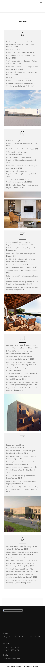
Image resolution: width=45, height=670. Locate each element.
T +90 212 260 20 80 (11, 647)
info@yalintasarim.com (11, 658)
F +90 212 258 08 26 (11, 650)
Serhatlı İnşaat (28, 265)
